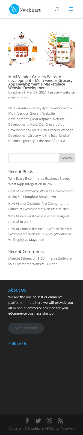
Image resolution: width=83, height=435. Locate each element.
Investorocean (26, 327)
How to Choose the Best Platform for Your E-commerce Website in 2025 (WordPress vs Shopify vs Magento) (40, 234)
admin (18, 92)
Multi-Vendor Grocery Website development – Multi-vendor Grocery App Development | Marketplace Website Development (40, 82)
